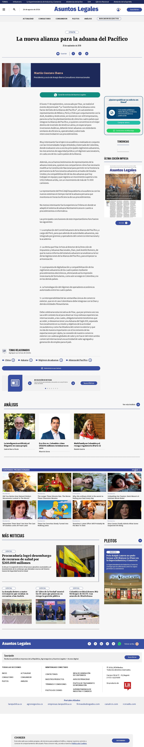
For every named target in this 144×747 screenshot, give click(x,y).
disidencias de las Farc (74, 2)
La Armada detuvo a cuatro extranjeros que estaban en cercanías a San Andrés (15, 594)
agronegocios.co (35, 704)
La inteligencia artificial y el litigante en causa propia (16, 444)
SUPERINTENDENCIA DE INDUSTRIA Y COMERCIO (82, 690)
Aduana (24, 360)
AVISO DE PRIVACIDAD (81, 679)
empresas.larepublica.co (60, 704)
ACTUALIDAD (28, 19)
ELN (89, 2)
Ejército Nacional (102, 2)
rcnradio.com (129, 704)
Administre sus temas (52, 368)
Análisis (11, 404)
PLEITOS (75, 19)
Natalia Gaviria (79, 449)
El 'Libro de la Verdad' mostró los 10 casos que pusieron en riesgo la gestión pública (50, 594)
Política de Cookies (79, 744)
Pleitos (110, 540)
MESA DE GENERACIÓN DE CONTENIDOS (81, 674)
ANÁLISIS (88, 19)
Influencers (17, 2)
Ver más (121, 223)
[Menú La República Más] (4, 9)
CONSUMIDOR (61, 19)
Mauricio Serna (44, 452)
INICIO (4, 673)
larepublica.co (15, 704)
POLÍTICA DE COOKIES (53, 690)
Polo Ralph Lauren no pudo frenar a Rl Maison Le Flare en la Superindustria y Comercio (122, 558)
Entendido (120, 740)
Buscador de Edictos (109, 19)
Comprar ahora (123, 123)
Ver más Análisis (129, 405)
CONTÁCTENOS (51, 674)
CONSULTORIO (44, 19)
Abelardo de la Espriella (123, 2)
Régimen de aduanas (48, 360)
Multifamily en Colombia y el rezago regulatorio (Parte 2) (87, 444)
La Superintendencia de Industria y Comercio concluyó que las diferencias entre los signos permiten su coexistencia (122, 567)
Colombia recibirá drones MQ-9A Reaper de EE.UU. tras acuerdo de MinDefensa (84, 594)
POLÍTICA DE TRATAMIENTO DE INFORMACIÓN (84, 684)
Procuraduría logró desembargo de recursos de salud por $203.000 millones (26, 559)
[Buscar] (14, 9)
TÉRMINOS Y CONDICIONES (55, 684)
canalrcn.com (111, 704)
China (8, 360)
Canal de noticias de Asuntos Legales (72, 95)
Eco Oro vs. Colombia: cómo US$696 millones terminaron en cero (53, 445)
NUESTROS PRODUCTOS (54, 679)
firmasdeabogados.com (88, 704)
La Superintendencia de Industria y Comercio (44, 2)
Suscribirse (134, 10)
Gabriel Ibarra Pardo (11, 449)
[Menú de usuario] (118, 9)
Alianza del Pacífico (78, 360)
